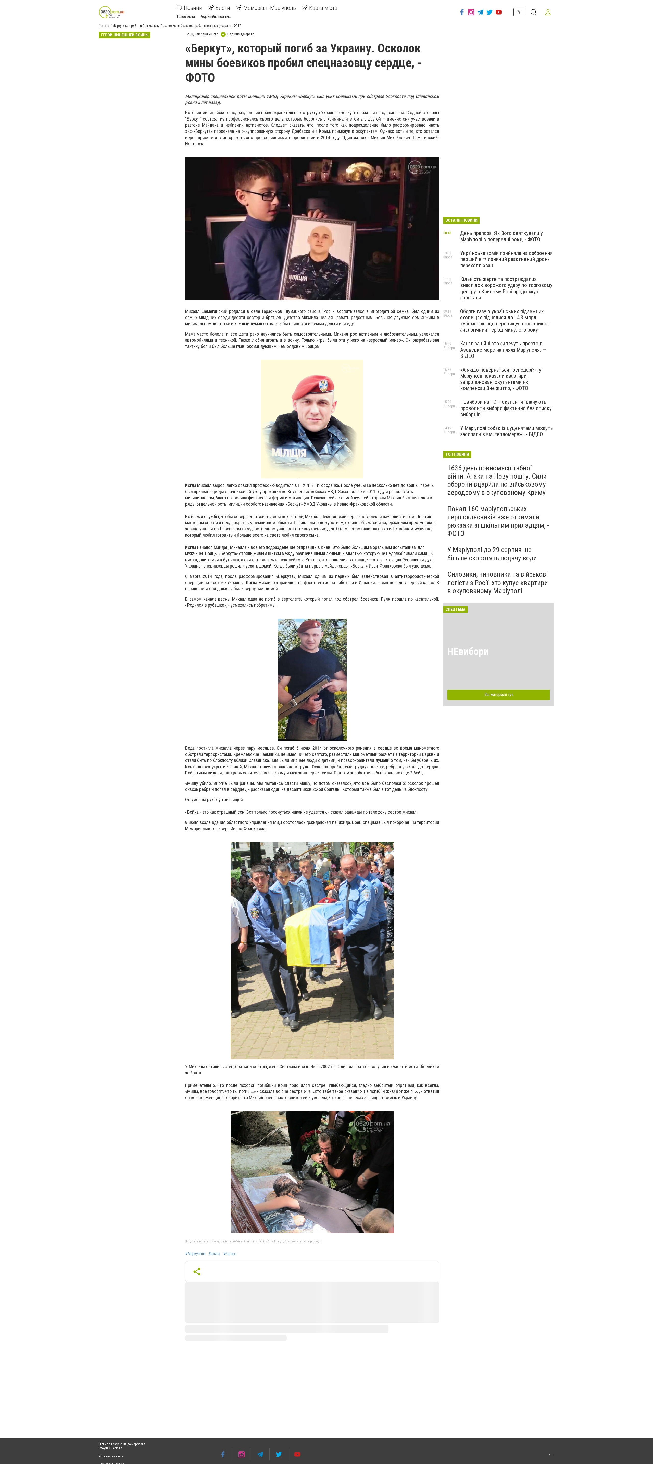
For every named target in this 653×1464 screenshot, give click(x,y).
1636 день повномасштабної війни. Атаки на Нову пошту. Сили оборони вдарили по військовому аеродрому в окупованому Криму (497, 480)
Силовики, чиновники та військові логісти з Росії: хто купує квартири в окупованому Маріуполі (497, 582)
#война (214, 1253)
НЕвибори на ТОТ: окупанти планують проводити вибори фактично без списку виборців (506, 408)
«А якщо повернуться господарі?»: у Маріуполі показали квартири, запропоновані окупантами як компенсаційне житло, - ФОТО (500, 379)
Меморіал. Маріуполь (269, 7)
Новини (193, 7)
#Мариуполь (195, 1253)
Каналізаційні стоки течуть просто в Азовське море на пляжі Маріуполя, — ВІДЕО (503, 349)
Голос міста (186, 17)
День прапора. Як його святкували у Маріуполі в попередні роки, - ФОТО (501, 236)
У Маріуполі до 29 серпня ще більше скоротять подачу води (492, 554)
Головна (104, 26)
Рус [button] (519, 11)
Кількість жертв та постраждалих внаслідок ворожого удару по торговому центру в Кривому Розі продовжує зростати (506, 288)
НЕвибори (468, 651)
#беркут (230, 1253)
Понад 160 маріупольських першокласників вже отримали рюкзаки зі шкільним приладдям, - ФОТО (498, 521)
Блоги (223, 7)
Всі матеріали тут (498, 694)
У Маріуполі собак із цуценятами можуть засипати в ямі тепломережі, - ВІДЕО (506, 431)
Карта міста (323, 7)
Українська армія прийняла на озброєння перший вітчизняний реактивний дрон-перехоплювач (506, 259)
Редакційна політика (216, 17)
